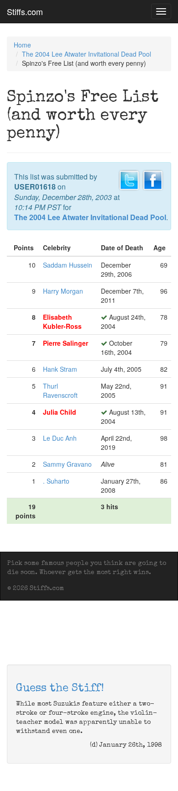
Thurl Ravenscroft (60, 390)
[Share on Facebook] (153, 179)
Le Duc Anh (60, 438)
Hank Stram (60, 369)
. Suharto (56, 480)
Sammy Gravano (67, 464)
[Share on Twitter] (129, 179)
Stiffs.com (25, 11)
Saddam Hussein (67, 264)
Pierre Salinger (65, 343)
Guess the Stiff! (60, 688)
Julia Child (59, 412)
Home (22, 44)
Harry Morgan (63, 290)
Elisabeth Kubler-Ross (62, 321)
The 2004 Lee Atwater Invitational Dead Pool (86, 53)
